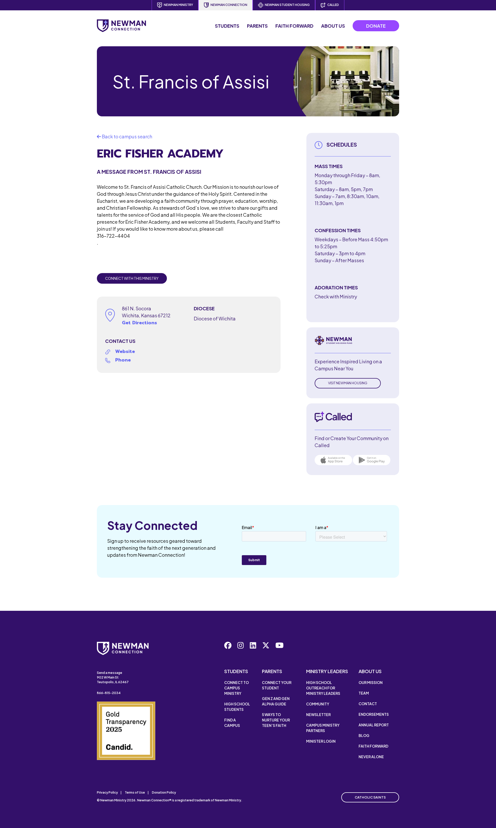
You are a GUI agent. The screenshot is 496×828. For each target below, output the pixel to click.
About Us (333, 26)
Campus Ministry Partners (322, 728)
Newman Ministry (178, 5)
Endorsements (374, 714)
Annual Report (374, 724)
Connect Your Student (276, 685)
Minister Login (321, 741)
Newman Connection (229, 5)
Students (227, 26)
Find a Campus (232, 723)
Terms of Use (135, 792)
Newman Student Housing (287, 5)
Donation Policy (164, 792)
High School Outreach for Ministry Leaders (323, 688)
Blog (364, 735)
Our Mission (371, 682)
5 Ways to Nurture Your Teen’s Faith (276, 720)
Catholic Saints (370, 797)
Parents (257, 26)
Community (317, 704)
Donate (376, 26)
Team (364, 693)
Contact (368, 703)
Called (333, 5)
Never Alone (371, 756)
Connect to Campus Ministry (236, 688)
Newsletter (318, 714)
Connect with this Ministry (132, 278)
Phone (123, 360)
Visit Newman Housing (347, 383)
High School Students (237, 707)
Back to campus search (126, 136)
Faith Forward (294, 26)
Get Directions (139, 322)
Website (125, 351)
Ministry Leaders (327, 671)
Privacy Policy (107, 792)
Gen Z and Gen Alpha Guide (276, 701)
